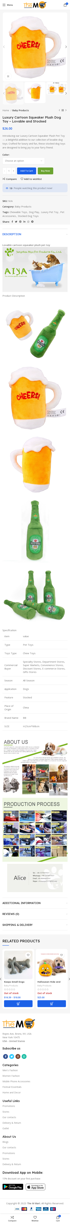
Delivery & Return (11, 1122)
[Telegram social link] (32, 222)
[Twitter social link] (16, 222)
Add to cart (26, 170)
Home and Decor (11, 1092)
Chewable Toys (18, 212)
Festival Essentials (11, 1086)
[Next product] (66, 110)
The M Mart (33, 1203)
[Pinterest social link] (20, 222)
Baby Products (20, 110)
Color (5, 154)
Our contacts (9, 1117)
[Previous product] (59, 110)
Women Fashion (11, 1075)
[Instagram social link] (17, 1056)
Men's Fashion (10, 1070)
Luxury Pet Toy (49, 212)
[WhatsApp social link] (28, 222)
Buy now (45, 170)
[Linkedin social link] (24, 222)
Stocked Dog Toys (28, 216)
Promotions (8, 1106)
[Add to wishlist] (28, 955)
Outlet (5, 1128)
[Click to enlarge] (8, 76)
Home (6, 110)
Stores (5, 1111)
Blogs (5, 1141)
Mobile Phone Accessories (16, 1081)
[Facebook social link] (12, 222)
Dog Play (34, 212)
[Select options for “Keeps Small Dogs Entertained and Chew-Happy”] (18, 1003)
